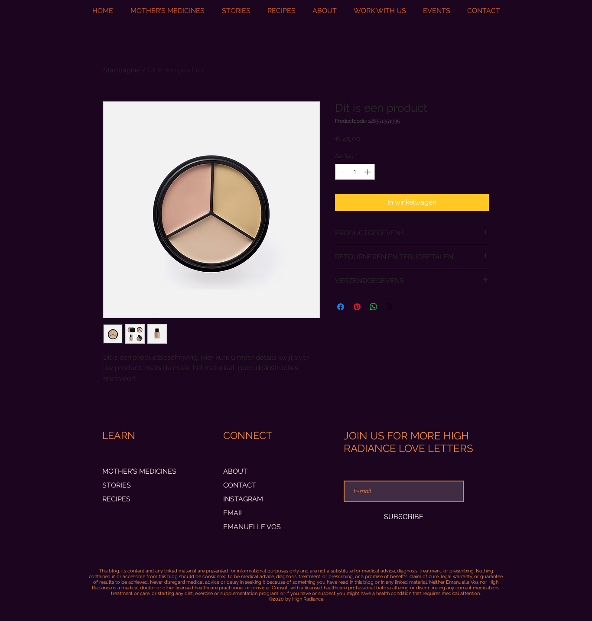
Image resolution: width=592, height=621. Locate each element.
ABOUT (235, 471)
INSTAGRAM (243, 499)
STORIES (116, 485)
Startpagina (121, 70)
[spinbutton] (355, 171)
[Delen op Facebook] (340, 307)
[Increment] (368, 171)
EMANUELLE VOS (252, 527)
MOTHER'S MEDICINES (139, 471)
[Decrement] (341, 171)
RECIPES (116, 499)
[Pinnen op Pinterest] (357, 307)
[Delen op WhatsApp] (373, 307)
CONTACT (239, 485)
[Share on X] (390, 307)
